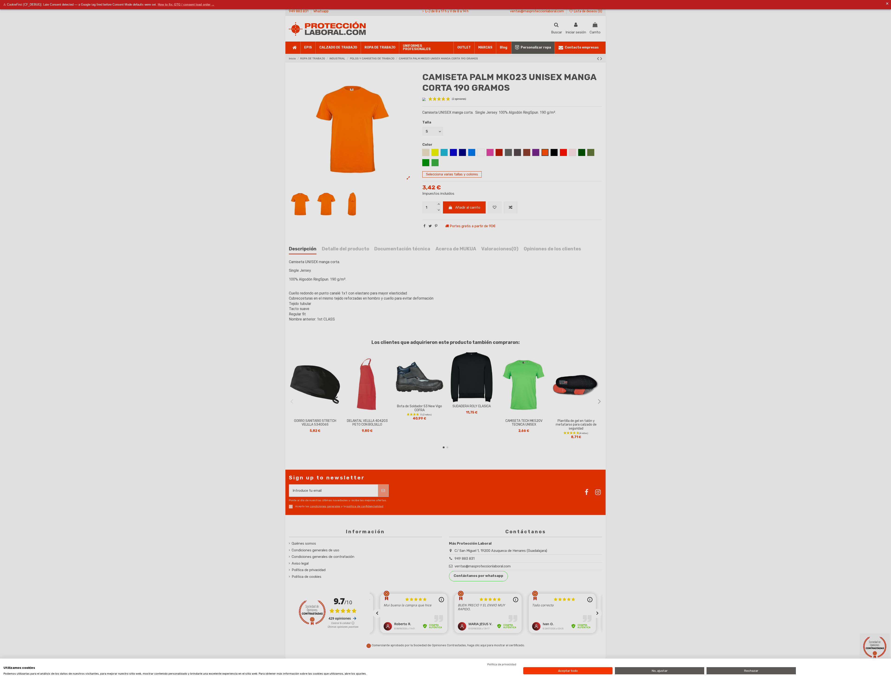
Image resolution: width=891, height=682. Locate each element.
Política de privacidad (501, 664)
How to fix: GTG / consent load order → (186, 4)
